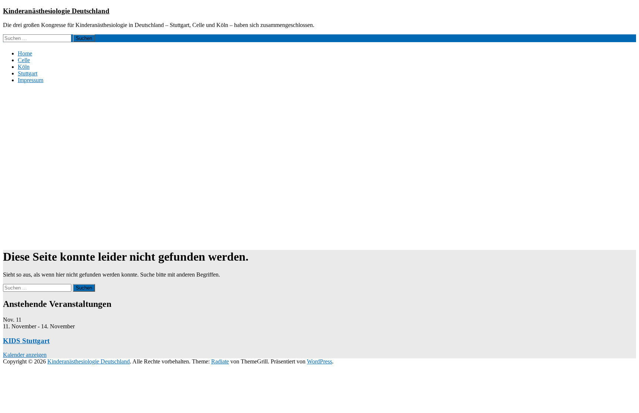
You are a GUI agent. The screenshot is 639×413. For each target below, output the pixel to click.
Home (25, 53)
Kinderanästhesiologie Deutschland (56, 11)
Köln (24, 67)
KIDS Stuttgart (26, 341)
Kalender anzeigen (25, 355)
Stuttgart (27, 73)
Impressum (30, 80)
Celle (24, 60)
